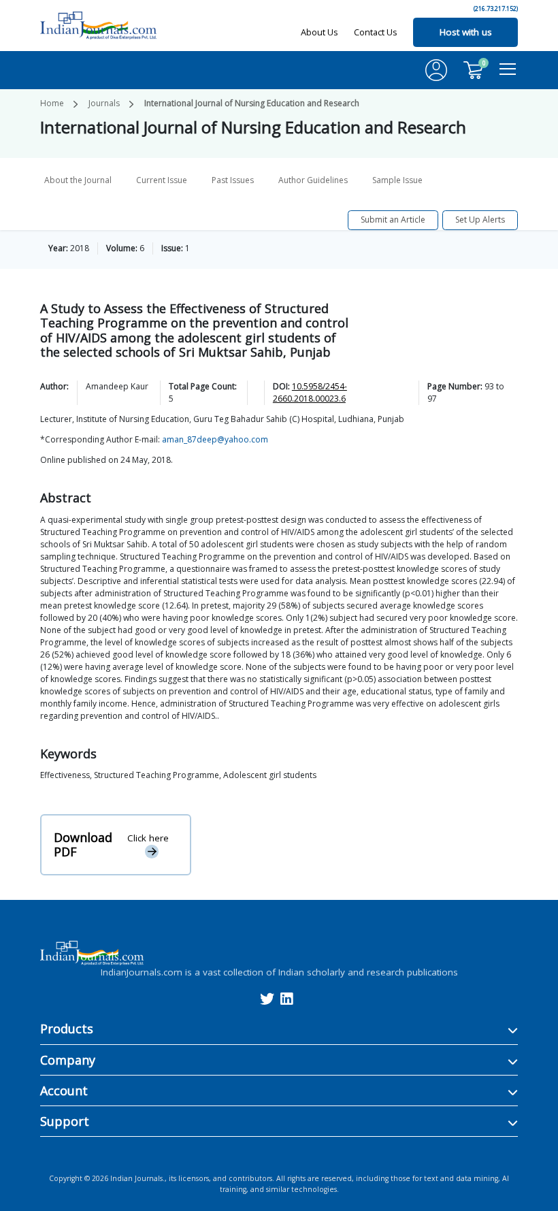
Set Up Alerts (480, 219)
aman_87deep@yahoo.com (215, 439)
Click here (148, 838)
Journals (104, 103)
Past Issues (233, 180)
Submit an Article (393, 219)
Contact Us (375, 32)
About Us (319, 32)
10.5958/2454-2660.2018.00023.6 (310, 392)
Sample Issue (397, 180)
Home (52, 103)
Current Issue (161, 180)
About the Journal (78, 180)
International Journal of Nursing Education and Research (251, 103)
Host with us (466, 32)
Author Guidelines (313, 180)
